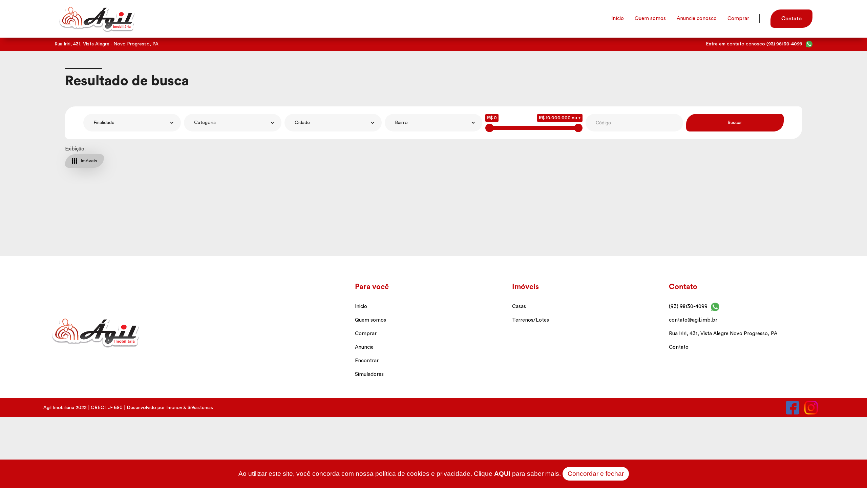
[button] (132, 122)
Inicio (361, 306)
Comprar (738, 18)
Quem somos (650, 18)
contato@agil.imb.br (693, 320)
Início (617, 18)
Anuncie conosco (697, 18)
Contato (679, 347)
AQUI (502, 473)
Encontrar (367, 360)
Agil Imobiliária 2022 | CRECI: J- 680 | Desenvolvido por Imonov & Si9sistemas (128, 407)
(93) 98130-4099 (688, 306)
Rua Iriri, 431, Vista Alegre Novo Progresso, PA (723, 333)
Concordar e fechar (596, 473)
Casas (519, 306)
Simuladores (369, 374)
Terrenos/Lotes (530, 320)
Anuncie (364, 347)
